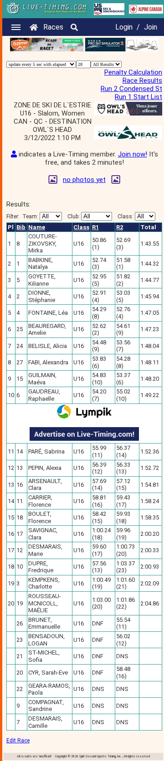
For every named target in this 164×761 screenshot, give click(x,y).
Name (36, 227)
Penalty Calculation (133, 72)
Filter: (22, 216)
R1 (95, 227)
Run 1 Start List (138, 97)
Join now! (132, 154)
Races (53, 27)
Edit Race (18, 740)
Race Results (142, 80)
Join (150, 27)
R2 (119, 227)
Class (81, 227)
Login (124, 27)
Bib (21, 227)
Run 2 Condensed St (131, 89)
